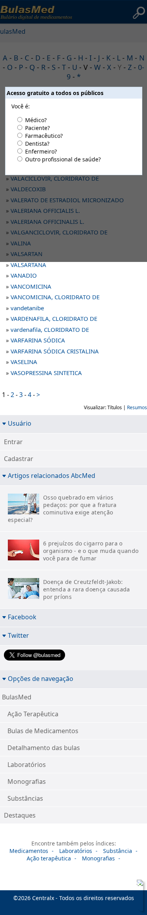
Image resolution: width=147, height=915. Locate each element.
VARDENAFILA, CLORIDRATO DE (54, 318)
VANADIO (24, 275)
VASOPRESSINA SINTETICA (46, 373)
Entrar (13, 441)
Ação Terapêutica (32, 714)
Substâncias (25, 798)
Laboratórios (26, 764)
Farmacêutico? (44, 135)
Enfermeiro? (41, 151)
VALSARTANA (28, 265)
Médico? (36, 120)
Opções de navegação (40, 678)
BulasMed (16, 697)
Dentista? (37, 143)
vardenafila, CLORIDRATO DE (50, 329)
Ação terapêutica (49, 858)
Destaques (20, 815)
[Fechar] (138, 884)
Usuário (19, 423)
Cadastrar (18, 458)
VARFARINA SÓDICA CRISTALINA (55, 351)
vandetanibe (27, 308)
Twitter (18, 635)
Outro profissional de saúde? (63, 159)
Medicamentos (28, 851)
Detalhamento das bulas (43, 747)
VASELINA (24, 362)
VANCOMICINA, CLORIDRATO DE (55, 297)
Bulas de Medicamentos (42, 731)
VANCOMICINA (31, 286)
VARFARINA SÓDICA (38, 340)
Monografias (26, 781)
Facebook (22, 617)
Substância (117, 851)
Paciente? (37, 128)
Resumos (137, 407)
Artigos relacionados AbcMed (51, 475)
